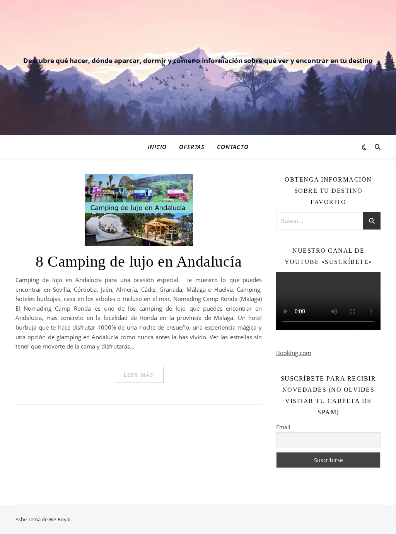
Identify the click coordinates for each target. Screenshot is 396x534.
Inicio (157, 147)
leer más (139, 374)
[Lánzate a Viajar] (198, 25)
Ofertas (192, 147)
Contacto (233, 147)
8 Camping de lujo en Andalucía (139, 261)
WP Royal (59, 519)
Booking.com (293, 353)
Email (283, 427)
